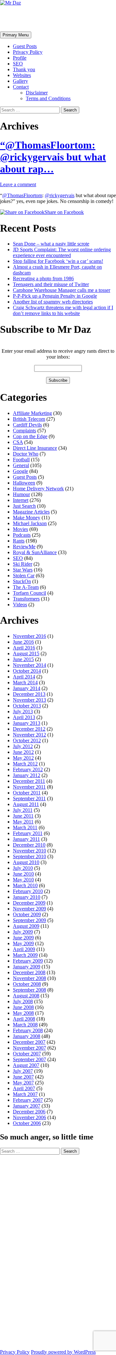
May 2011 (23, 821)
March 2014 (25, 682)
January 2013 (26, 723)
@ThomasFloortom (22, 195)
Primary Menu (16, 35)
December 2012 (29, 729)
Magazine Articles (31, 511)
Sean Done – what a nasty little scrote (51, 243)
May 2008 (23, 1013)
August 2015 (26, 653)
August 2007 (26, 1065)
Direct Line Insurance (35, 448)
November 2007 (29, 1048)
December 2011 (29, 781)
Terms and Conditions (48, 98)
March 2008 (25, 1024)
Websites (22, 75)
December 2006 (29, 1111)
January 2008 (26, 1036)
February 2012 (28, 769)
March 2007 (25, 1094)
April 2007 (24, 1088)
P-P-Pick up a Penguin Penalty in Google (55, 296)
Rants (18, 540)
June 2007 (23, 1077)
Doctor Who (25, 453)
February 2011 (28, 833)
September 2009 (29, 920)
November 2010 (29, 850)
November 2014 (29, 665)
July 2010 (23, 868)
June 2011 (23, 816)
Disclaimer (37, 92)
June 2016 (23, 642)
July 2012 (23, 746)
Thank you (24, 69)
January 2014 (26, 688)
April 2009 (24, 949)
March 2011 (25, 827)
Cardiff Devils (27, 425)
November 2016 (29, 636)
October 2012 (27, 740)
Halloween (24, 482)
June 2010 (23, 874)
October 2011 (27, 792)
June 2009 (23, 937)
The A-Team (26, 587)
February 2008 (28, 1030)
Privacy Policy (28, 52)
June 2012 (23, 752)
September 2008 (29, 990)
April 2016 (24, 647)
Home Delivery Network (38, 488)
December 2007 (29, 1042)
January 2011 (26, 839)
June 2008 (23, 1007)
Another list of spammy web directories (53, 301)
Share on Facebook (64, 212)
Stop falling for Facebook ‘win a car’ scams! (58, 261)
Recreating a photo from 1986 (43, 278)
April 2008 (24, 1019)
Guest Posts (25, 46)
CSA (18, 442)
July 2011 (23, 810)
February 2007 (28, 1100)
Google (20, 471)
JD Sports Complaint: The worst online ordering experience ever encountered (62, 252)
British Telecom (29, 419)
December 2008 (29, 972)
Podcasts (22, 535)
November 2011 (29, 787)
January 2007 (26, 1106)
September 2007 (29, 1059)
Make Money (26, 517)
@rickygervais (59, 195)
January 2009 (26, 966)
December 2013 (29, 694)
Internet (20, 500)
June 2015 (23, 659)
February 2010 (28, 891)
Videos (20, 604)
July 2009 (23, 932)
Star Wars (23, 569)
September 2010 (29, 856)
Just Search (24, 506)
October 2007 (27, 1053)
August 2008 (26, 995)
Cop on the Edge (30, 436)
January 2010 (26, 897)
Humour (21, 494)
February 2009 (28, 961)
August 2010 (26, 862)
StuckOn (22, 581)
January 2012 (26, 775)
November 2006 (29, 1117)
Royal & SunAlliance (35, 552)
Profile (19, 58)
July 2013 (23, 711)
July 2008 (23, 1001)
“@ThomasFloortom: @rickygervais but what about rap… (53, 157)
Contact (21, 87)
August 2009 (26, 926)
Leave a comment (18, 184)
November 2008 (29, 978)
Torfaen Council (29, 593)
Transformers (26, 598)
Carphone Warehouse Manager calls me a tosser (61, 290)
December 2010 (29, 845)
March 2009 (25, 955)
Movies (20, 529)
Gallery (20, 81)
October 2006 (27, 1123)
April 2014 (24, 676)
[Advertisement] (26, 1251)
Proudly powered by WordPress (63, 1352)
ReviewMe (24, 546)
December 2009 (29, 903)
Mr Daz (17, 18)
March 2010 (25, 885)
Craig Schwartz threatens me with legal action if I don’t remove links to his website (63, 310)
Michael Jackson (30, 523)
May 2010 (23, 879)
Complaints (24, 430)
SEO (18, 63)
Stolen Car (23, 575)
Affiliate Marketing (32, 413)
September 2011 (29, 798)
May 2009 (23, 943)
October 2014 (27, 671)
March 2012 (25, 763)
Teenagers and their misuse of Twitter (51, 284)
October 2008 (27, 984)
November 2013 (29, 700)
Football (21, 459)
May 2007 (23, 1082)
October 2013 (27, 705)
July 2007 (23, 1071)
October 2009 (27, 914)
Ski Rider (22, 564)
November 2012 (29, 734)
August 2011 (26, 804)
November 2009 (29, 908)
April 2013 (24, 717)
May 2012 (23, 758)
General (21, 465)
